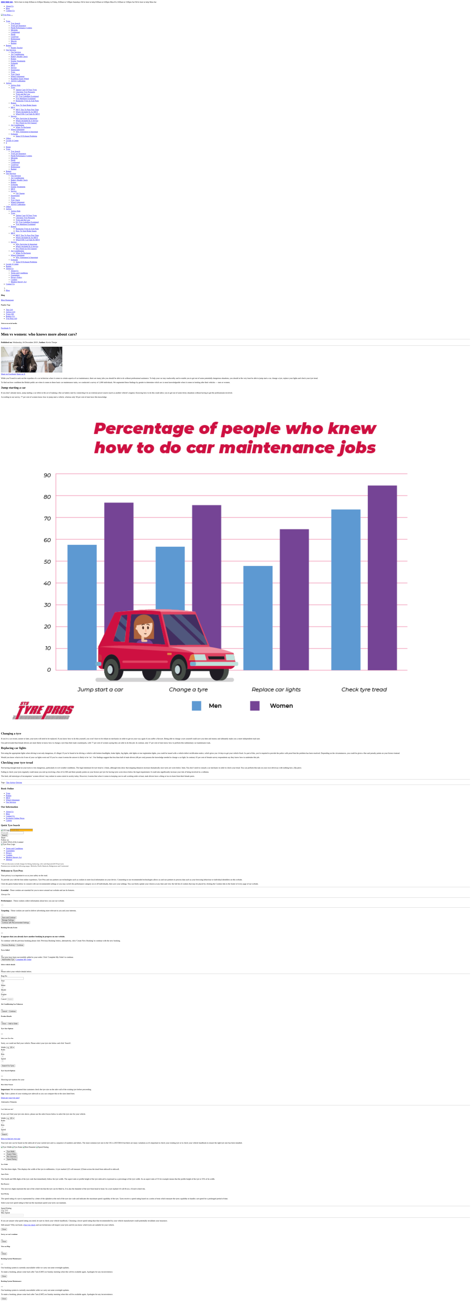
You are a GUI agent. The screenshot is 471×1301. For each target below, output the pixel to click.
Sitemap (9, 859)
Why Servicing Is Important (26, 118)
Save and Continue (8, 917)
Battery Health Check (19, 57)
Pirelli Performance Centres (21, 28)
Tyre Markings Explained (25, 99)
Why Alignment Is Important (27, 132)
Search (4, 835)
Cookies (14, 280)
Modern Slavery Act (18, 282)
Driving (19, 782)
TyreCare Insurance (18, 26)
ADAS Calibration (18, 81)
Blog (8, 8)
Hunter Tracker (17, 48)
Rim (2, 1054)
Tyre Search (15, 23)
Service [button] (14, 116)
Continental (15, 32)
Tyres (13, 72)
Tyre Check (15, 74)
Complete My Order (23, 959)
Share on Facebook (8, 374)
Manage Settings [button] (8, 920)
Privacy (9, 853)
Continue (20, 945)
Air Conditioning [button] (17, 125)
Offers (8, 138)
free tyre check (29, 1225)
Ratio (3, 1050)
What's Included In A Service (27, 121)
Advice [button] (9, 83)
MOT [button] (13, 107)
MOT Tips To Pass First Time (27, 110)
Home (8, 147)
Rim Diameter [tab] (12, 1157)
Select (10, 999)
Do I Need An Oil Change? (26, 123)
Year (3, 981)
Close (4, 1024)
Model (3, 990)
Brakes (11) (10, 316)
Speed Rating (6, 1208)
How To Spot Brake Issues (26, 105)
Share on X (20, 374)
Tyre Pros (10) (11, 318)
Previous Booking (8, 945)
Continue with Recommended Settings (15, 923)
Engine (4, 994)
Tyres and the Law (23, 94)
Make (3, 985)
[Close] (2, 955)
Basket (8, 266)
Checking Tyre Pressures (25, 92)
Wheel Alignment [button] (17, 129)
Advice (12, 782)
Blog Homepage (7, 300)
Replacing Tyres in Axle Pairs (27, 101)
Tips (7, 782)
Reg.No (4, 976)
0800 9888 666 (7, 2)
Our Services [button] (11, 50)
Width (3, 1047)
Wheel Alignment (17, 76)
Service (14, 68)
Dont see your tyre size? (10, 1098)
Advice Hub (15, 85)
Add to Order (13, 1024)
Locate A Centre (12, 141)
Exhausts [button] (14, 134)
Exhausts (14, 63)
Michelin (14, 30)
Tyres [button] (8, 21)
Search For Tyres (8, 1066)
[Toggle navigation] (12, 15)
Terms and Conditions (19, 273)
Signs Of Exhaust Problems (26, 136)
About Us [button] (9, 268)
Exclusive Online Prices (15, 818)
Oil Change (20, 193)
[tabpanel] (235, 1167)
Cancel (4, 1011)
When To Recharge (23, 127)
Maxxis (14, 41)
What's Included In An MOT (27, 112)
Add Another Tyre (8, 960)
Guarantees (15, 275)
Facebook (5, 328)
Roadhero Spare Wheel (20, 79)
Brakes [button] (13, 103)
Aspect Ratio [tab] (11, 1154)
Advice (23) (10, 312)
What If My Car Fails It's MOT (28, 114)
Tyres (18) (10, 314)
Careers (9, 820)
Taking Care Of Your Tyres (26, 90)
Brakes (8, 45)
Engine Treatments (18, 61)
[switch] (2, 905)
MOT (13, 65)
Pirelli (13, 34)
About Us (9, 6)
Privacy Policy (16, 277)
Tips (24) (9, 310)
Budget (13, 43)
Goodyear (15, 37)
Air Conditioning (17, 54)
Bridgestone (15, 39)
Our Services (16, 52)
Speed (3, 1059)
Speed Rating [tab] (11, 1159)
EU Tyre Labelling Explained (27, 96)
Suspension (15, 70)
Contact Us (10, 11)
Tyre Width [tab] (10, 1151)
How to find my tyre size (10, 1139)
